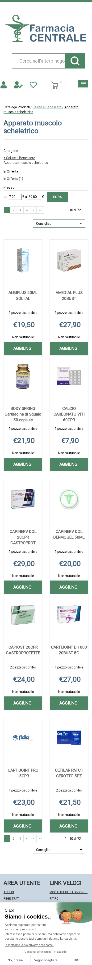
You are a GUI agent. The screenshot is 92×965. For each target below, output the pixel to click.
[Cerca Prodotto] (75, 61)
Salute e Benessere (47, 107)
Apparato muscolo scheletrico (26, 163)
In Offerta (13, 179)
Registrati (12, 898)
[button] (59, 224)
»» (40, 210)
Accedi (9, 892)
